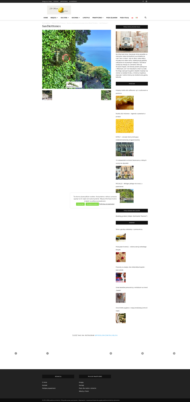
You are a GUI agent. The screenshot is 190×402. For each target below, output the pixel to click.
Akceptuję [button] (80, 204)
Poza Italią (124, 18)
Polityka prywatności (49, 388)
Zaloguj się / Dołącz (47, 1)
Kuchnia (75, 18)
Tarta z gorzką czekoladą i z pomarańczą (129, 229)
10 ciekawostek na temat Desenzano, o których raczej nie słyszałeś (131, 161)
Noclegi (81, 385)
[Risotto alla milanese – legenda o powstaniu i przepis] (125, 126)
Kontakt (44, 385)
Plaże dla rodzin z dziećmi (87, 388)
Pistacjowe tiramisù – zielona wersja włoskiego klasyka (131, 248)
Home (46, 18)
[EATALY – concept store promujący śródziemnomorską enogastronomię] (125, 149)
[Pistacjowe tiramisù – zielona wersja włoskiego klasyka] (121, 257)
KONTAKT (56, 1)
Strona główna (46, 23)
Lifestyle (86, 18)
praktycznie (97, 18)
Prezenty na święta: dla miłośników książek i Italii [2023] (130, 268)
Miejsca (53, 18)
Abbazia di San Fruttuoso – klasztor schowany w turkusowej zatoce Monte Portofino (75, 23)
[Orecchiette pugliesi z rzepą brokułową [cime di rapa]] (121, 318)
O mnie (44, 382)
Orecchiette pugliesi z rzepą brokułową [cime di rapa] (131, 309)
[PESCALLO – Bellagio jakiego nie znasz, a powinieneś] (125, 196)
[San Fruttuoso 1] (76, 88)
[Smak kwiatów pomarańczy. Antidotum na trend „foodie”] (121, 298)
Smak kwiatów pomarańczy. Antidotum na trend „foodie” (132, 288)
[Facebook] (143, 1)
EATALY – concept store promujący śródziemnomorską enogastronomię (128, 138)
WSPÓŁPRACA (64, 1)
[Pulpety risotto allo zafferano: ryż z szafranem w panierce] (125, 103)
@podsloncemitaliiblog (106, 335)
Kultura (64, 18)
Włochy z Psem (84, 391)
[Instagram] (146, 1)
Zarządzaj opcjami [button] (92, 204)
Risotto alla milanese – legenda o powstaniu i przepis (131, 115)
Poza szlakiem (111, 18)
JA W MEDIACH (73, 1)
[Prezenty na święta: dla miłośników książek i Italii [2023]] (121, 278)
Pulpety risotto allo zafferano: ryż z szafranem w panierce (132, 91)
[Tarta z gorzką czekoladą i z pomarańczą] (121, 237)
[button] (145, 18)
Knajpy (81, 382)
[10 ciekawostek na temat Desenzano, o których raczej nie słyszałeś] (125, 173)
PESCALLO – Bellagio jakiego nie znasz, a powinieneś (129, 185)
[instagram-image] (16, 353)
